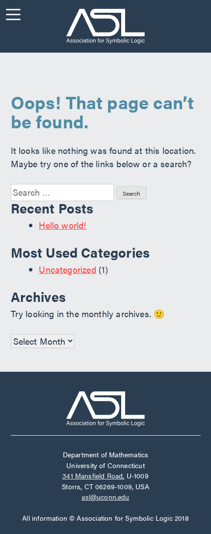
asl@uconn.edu (105, 497)
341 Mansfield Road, (93, 475)
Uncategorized (67, 269)
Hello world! (62, 225)
